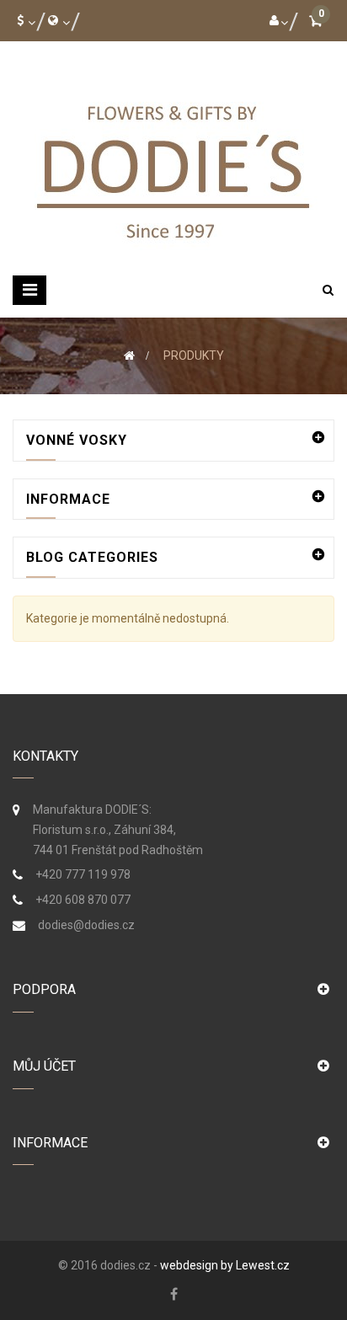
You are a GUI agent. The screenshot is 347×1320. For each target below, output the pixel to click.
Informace (68, 499)
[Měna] (23, 20)
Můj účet (44, 1066)
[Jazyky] (55, 20)
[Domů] (129, 355)
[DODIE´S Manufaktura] (173, 167)
